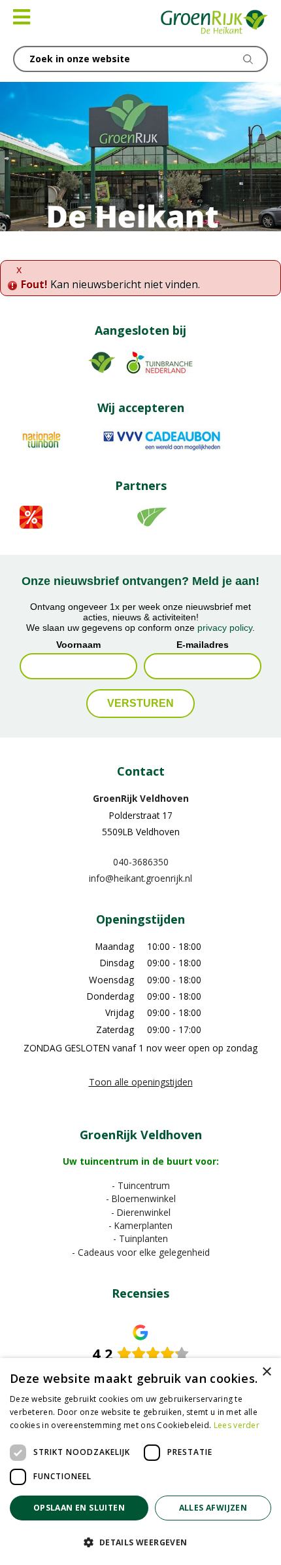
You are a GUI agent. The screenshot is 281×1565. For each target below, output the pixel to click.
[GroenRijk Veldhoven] (215, 23)
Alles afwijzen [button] (213, 1507)
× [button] (266, 1372)
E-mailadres (202, 644)
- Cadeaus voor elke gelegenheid (141, 1252)
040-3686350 (141, 862)
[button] (140, 1542)
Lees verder (236, 1425)
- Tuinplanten (140, 1238)
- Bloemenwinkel (141, 1198)
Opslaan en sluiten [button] (79, 1507)
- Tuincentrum (141, 1185)
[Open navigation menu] (21, 17)
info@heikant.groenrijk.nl (140, 878)
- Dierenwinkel (141, 1211)
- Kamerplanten (140, 1225)
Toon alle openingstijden (141, 1082)
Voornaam (78, 644)
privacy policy (224, 627)
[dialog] (140, 1461)
